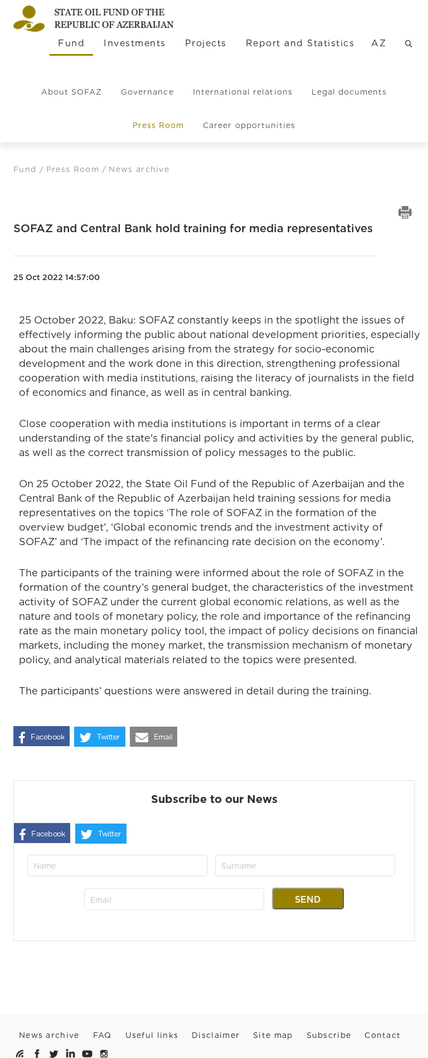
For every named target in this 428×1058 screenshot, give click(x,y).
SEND (308, 899)
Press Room (158, 125)
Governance (147, 91)
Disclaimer (216, 1035)
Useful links (152, 1035)
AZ (378, 43)
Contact (382, 1035)
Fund (71, 43)
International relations (243, 91)
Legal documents (349, 91)
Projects (206, 43)
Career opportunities (249, 125)
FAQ (102, 1035)
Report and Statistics (300, 43)
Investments (135, 43)
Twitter (108, 737)
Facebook (47, 737)
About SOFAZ (72, 91)
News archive (49, 1035)
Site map (273, 1035)
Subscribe (329, 1035)
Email (163, 737)
